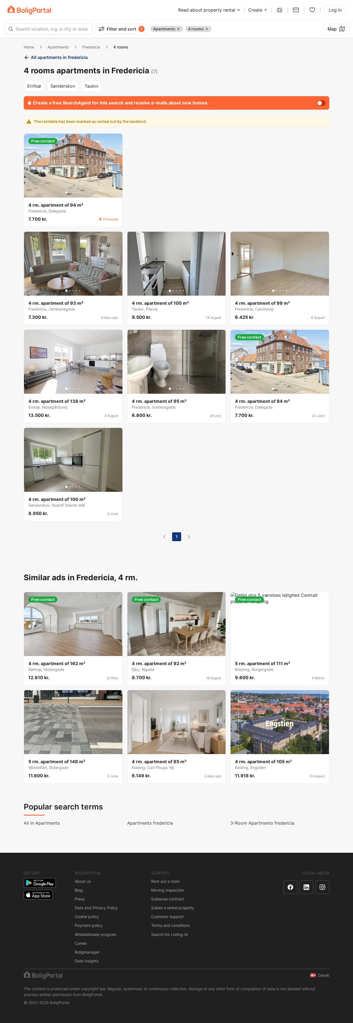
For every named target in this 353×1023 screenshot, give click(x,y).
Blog (79, 890)
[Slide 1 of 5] (66, 192)
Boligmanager (87, 952)
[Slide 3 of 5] (73, 192)
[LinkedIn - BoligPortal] (306, 887)
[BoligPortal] (29, 10)
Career (81, 943)
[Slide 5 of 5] (79, 192)
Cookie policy (87, 916)
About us (83, 881)
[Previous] (164, 536)
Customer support (167, 916)
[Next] (188, 536)
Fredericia (91, 47)
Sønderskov (62, 86)
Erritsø (34, 86)
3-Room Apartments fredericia (262, 823)
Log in (335, 10)
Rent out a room (165, 881)
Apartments (58, 47)
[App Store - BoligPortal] (38, 895)
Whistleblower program (95, 934)
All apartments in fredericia (59, 57)
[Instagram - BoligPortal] (322, 887)
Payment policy (89, 925)
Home (29, 47)
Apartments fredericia (150, 823)
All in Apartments (42, 823)
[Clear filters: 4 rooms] (207, 29)
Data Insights (86, 961)
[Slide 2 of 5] (69, 192)
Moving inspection (167, 890)
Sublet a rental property (172, 907)
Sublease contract (167, 899)
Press (80, 899)
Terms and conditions (170, 925)
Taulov (91, 86)
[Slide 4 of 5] (76, 192)
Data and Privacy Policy (96, 907)
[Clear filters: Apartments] (178, 29)
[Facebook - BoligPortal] (290, 887)
